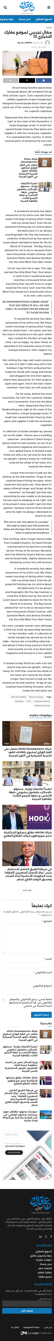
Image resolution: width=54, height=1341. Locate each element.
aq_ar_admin (24, 42)
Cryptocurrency (42, 701)
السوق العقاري (44, 19)
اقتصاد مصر (45, 1268)
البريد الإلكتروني (42, 972)
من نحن (48, 1327)
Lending (19, 701)
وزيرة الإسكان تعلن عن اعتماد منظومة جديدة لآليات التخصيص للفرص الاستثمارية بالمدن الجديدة (21, 1066)
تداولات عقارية (44, 1260)
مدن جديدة (24, 19)
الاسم (48, 958)
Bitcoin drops (36, 697)
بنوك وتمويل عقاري (41, 1255)
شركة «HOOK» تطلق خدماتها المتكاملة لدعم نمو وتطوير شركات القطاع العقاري (22, 1080)
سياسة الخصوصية (31, 1327)
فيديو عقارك (45, 1276)
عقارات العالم (45, 1272)
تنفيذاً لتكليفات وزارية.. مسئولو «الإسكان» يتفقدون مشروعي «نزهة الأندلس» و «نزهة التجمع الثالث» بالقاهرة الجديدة (27, 192)
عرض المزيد (27, 890)
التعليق (46, 921)
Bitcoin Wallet (19, 697)
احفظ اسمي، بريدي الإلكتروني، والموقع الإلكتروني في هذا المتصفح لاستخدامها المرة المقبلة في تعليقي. (30, 1002)
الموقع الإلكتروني (42, 985)
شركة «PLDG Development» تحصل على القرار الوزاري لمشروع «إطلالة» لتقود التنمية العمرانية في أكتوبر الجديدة (28, 168)
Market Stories (42, 706)
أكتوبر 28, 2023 (39, 47)
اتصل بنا (15, 1327)
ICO (29, 701)
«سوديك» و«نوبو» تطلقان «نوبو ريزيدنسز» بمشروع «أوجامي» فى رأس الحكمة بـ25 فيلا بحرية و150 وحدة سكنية (20, 1116)
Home (49, 27)
